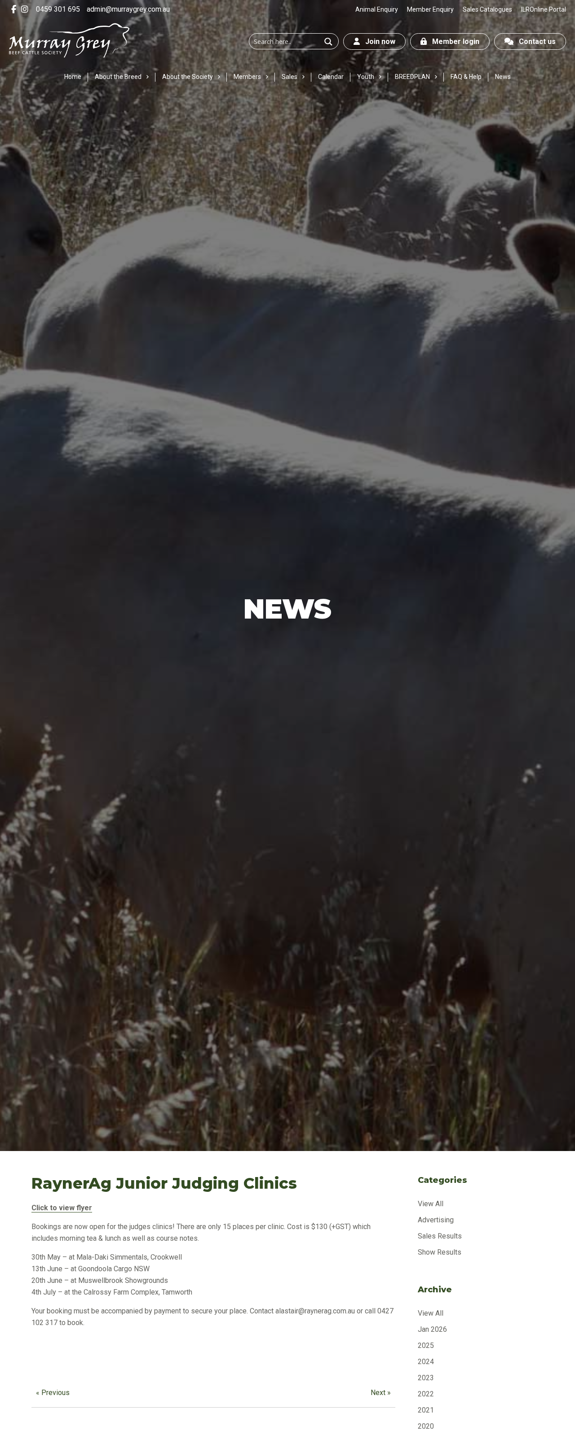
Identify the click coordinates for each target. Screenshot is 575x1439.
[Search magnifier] (328, 41)
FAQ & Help (466, 76)
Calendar (331, 76)
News (503, 76)
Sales (289, 76)
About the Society (187, 76)
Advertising (436, 1220)
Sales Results (440, 1236)
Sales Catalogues (487, 9)
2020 (426, 1426)
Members (247, 76)
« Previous (53, 1392)
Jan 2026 (432, 1329)
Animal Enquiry (376, 9)
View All (430, 1203)
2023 (426, 1378)
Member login (453, 41)
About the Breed (118, 76)
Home (72, 76)
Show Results (439, 1252)
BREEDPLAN (412, 76)
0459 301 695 (58, 9)
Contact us (534, 41)
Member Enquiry (430, 9)
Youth (365, 76)
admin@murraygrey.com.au (128, 9)
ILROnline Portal (543, 9)
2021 (426, 1410)
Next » (381, 1392)
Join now (377, 41)
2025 (426, 1345)
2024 (426, 1361)
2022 (426, 1394)
